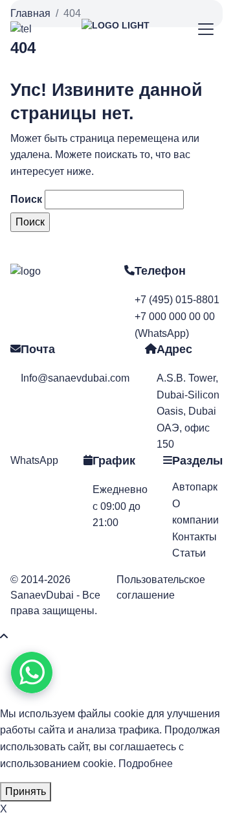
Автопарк (194, 486)
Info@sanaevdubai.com (75, 378)
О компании (195, 512)
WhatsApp (34, 460)
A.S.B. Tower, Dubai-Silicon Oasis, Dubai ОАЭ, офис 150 (188, 411)
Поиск (26, 199)
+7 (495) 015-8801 (177, 299)
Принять (25, 791)
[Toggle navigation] (206, 29)
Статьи (189, 552)
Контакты (194, 536)
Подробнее (145, 763)
